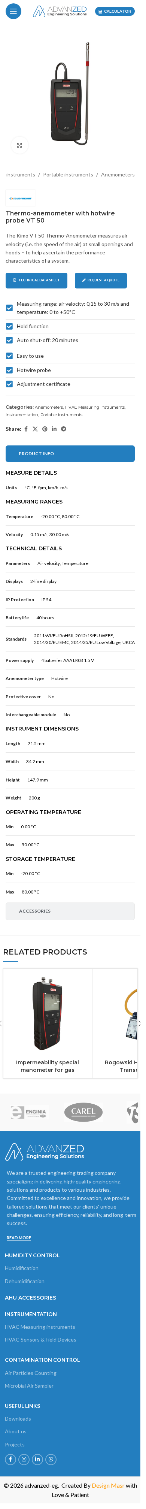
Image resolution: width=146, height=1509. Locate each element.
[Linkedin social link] (54, 429)
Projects (15, 1444)
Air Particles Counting (31, 1373)
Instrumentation (22, 414)
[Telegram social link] (64, 429)
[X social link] (35, 429)
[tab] (70, 453)
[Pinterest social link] (45, 429)
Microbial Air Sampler (29, 1385)
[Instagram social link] (24, 1459)
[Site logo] (59, 10)
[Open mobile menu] (13, 11)
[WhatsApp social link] (51, 1459)
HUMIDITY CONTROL (32, 1255)
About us (16, 1431)
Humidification (22, 1268)
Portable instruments (68, 174)
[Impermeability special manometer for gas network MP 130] (48, 1013)
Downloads (18, 1418)
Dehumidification (25, 1281)
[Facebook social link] (25, 429)
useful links (22, 1406)
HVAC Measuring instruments (95, 407)
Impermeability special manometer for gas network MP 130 (47, 1069)
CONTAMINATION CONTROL (42, 1360)
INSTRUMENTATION (31, 1314)
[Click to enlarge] (19, 145)
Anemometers (118, 174)
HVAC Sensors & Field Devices (40, 1339)
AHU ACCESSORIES (30, 1297)
